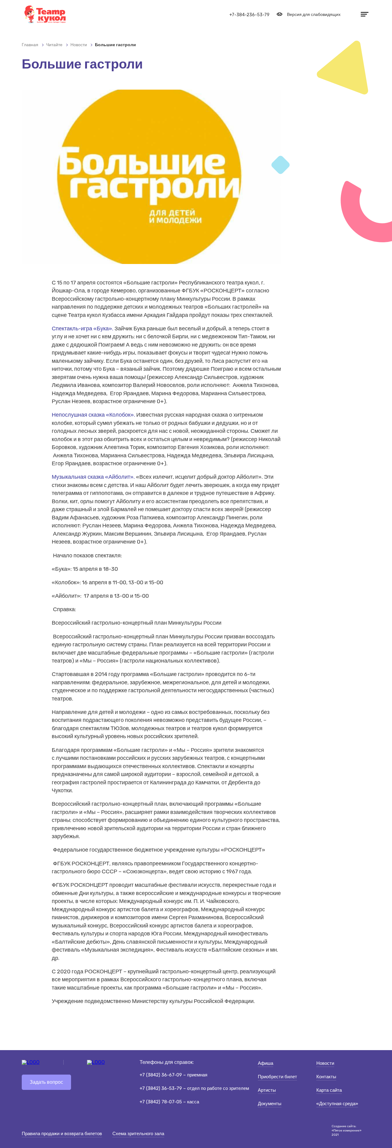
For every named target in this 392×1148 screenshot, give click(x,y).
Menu (363, 14)
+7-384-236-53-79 (249, 14)
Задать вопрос (46, 1082)
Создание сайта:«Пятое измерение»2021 (346, 1130)
